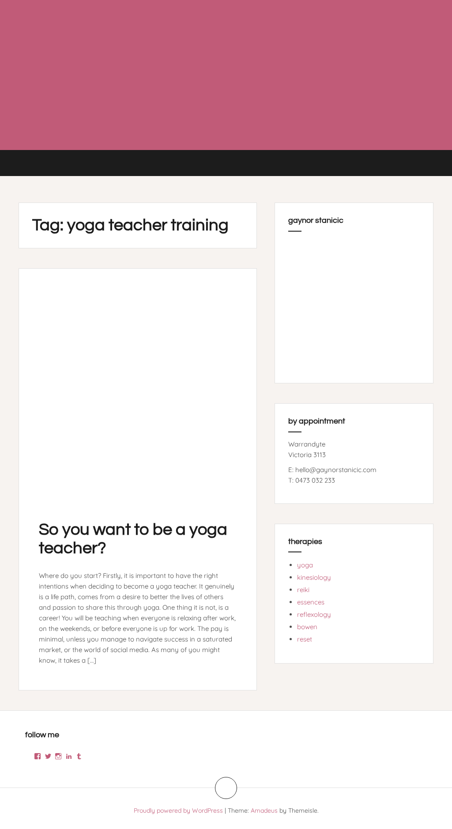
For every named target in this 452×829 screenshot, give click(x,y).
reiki (303, 589)
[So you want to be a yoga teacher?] (137, 386)
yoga (305, 565)
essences (310, 602)
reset (304, 639)
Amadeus (264, 810)
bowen (307, 627)
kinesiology (314, 577)
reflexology (314, 614)
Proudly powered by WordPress (178, 810)
